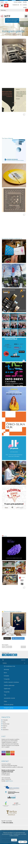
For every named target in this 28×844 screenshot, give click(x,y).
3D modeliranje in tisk (9, 666)
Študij (4, 722)
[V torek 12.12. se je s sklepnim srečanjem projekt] (14, 573)
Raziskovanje (6, 724)
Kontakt (25, 7)
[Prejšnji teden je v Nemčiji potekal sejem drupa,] (14, 276)
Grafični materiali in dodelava (11, 682)
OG (3, 751)
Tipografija (6, 692)
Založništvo (5, 729)
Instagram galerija (16, 34)
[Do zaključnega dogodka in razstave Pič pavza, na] (14, 325)
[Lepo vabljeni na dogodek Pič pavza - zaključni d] (14, 448)
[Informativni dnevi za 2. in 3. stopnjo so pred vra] (14, 374)
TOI (8, 754)
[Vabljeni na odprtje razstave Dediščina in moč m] (14, 200)
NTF (3, 34)
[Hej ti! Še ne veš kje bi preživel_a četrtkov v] (14, 497)
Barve (5, 672)
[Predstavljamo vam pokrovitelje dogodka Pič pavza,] (14, 349)
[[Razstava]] (14, 225)
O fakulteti (5, 720)
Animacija (6, 669)
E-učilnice (25, 4)
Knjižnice (5, 725)
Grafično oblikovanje (9, 685)
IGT (6, 34)
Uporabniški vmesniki (9, 698)
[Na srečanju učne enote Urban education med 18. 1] (14, 75)
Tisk (5, 695)
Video (5, 701)
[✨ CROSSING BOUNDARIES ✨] (14, 125)
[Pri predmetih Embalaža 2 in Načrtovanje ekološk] (14, 175)
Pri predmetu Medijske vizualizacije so (12, 238)
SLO (2, 2)
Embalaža (6, 676)
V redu (14, 840)
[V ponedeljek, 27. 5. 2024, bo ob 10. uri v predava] (14, 399)
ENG (6, 2)
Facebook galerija (8, 704)
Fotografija (6, 679)
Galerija (9, 34)
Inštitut (4, 727)
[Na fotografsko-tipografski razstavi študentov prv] (14, 423)
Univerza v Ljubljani (18, 2)
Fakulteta (25, 2)
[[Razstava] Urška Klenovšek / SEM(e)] (14, 522)
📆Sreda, (4, 536)
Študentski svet (16, 4)
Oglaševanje (7, 688)
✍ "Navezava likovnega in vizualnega (11, 611)
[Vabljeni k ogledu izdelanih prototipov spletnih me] (14, 300)
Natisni (23, 647)
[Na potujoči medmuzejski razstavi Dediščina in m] (14, 100)
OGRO (8, 751)
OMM (12, 751)
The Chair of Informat (7, 138)
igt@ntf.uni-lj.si (9, 781)
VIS (20, 4)
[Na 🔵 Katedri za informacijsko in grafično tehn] (14, 473)
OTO (3, 754)
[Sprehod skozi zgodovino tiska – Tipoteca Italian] (14, 51)
